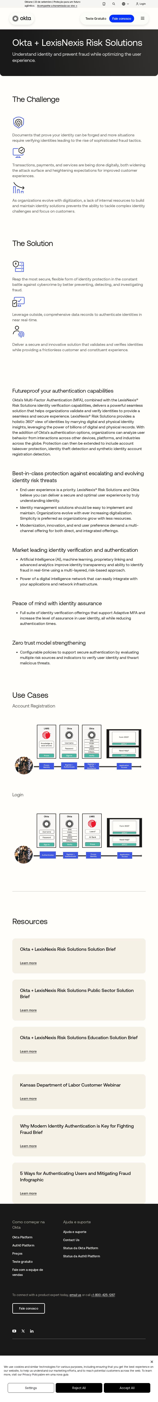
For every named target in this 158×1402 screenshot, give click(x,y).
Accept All (127, 1388)
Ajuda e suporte (74, 1232)
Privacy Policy (45, 1374)
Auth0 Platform (23, 1245)
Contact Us (71, 1240)
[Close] (152, 1362)
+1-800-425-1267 (103, 1295)
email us (75, 1295)
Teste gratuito (22, 1261)
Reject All (79, 1388)
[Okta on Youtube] (14, 1331)
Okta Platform (22, 1237)
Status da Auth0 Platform (81, 1256)
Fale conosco (121, 18)
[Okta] (21, 18)
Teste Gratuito (96, 18)
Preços (17, 1253)
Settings (31, 1388)
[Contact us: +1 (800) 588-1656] (104, 4)
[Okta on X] (23, 1331)
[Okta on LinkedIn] (32, 1331)
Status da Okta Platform (80, 1248)
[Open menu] (142, 18)
